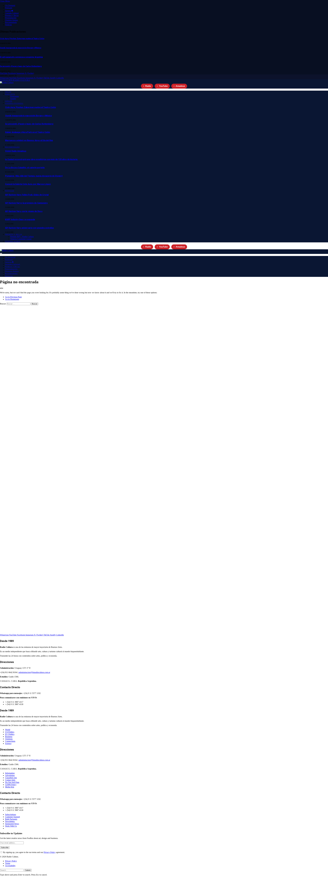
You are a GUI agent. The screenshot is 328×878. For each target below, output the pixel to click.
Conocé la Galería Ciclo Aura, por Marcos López (28, 184)
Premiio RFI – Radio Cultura (22, 236)
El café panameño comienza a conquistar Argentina (21, 57)
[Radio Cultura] (6, 82)
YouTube (163, 86)
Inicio (8, 92)
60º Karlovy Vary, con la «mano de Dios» (24, 211)
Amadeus (180, 86)
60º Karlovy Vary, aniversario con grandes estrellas (29, 228)
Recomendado (11, 22)
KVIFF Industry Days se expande (20, 219)
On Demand (10, 5)
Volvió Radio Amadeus (15, 151)
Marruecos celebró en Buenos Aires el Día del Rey (29, 140)
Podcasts (8, 8)
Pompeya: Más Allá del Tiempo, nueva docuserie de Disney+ (34, 176)
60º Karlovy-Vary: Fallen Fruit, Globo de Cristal (27, 195)
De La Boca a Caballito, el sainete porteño (25, 167)
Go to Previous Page (13, 297)
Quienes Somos (11, 20)
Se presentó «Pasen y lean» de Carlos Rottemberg (21, 66)
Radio (148, 86)
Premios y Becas (12, 15)
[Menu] (1, 253)
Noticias (8, 25)
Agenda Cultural (12, 13)
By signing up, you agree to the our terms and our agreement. (34, 852)
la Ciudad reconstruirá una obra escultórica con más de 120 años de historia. (41, 159)
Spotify (13, 99)
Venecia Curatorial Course (21, 239)
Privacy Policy (49, 852)
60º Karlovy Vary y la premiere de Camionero (26, 203)
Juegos (8, 101)
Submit (27, 870)
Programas (14, 96)
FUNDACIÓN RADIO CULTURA (15, 80)
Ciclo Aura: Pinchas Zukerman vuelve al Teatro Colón (22, 39)
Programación (10, 18)
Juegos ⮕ (9, 11)
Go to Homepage (12, 299)
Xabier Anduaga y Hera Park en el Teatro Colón (27, 132)
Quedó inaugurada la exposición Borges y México (20, 48)
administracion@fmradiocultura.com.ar (34, 672)
